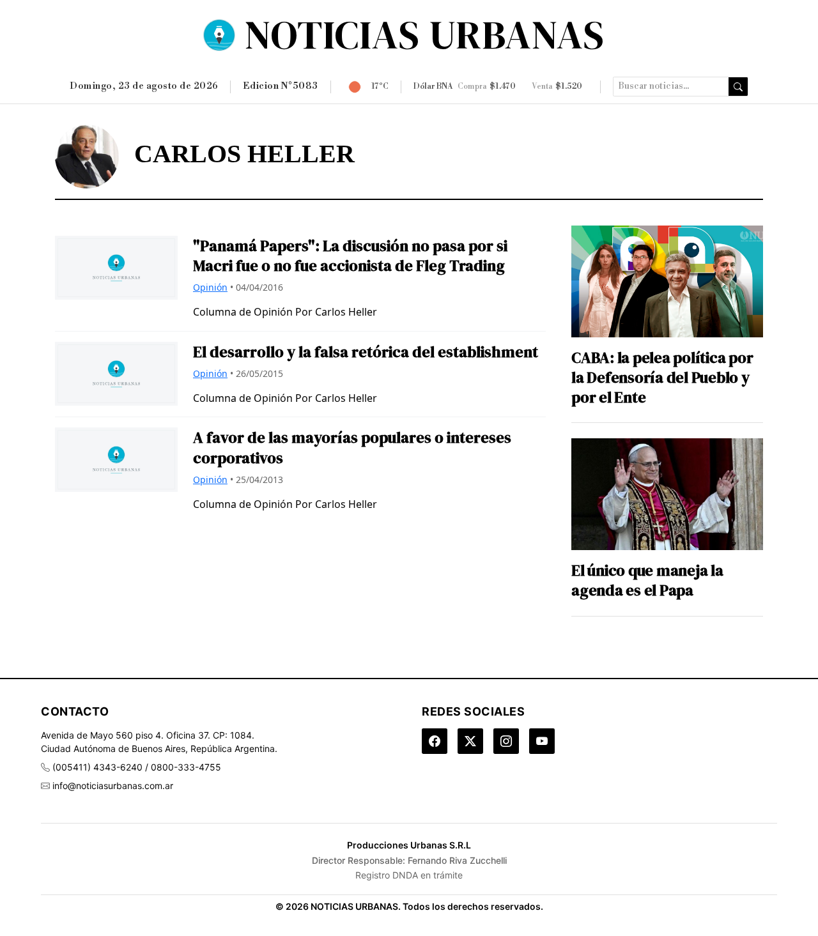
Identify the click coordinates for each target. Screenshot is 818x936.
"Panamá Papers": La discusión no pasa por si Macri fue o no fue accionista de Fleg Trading (350, 255)
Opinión (210, 287)
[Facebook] (434, 741)
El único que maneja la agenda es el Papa (647, 580)
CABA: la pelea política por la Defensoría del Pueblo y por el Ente (662, 378)
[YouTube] (542, 741)
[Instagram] (506, 741)
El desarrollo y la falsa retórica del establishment (365, 351)
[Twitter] (470, 741)
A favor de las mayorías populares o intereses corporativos (352, 447)
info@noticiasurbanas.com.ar (112, 785)
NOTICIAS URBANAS (425, 34)
